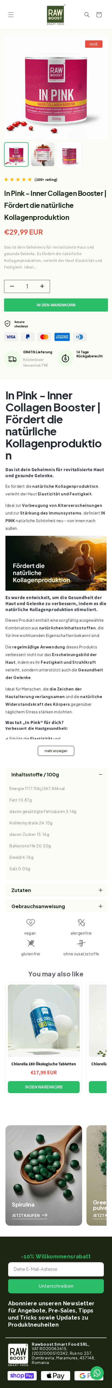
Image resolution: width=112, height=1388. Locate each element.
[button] (11, 15)
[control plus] (43, 286)
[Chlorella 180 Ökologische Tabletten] (44, 1021)
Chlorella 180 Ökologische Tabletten (43, 1063)
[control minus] (11, 286)
